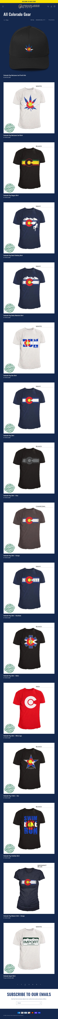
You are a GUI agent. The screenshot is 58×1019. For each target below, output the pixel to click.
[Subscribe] (40, 1003)
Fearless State (10, 1015)
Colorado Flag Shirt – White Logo (13, 736)
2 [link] (25, 984)
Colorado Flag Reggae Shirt (11, 195)
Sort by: (32, 19)
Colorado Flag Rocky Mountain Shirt (13, 315)
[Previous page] (17, 984)
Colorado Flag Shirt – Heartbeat (12, 615)
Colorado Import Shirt (10, 976)
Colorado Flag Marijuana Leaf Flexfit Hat (15, 75)
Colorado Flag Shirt (9, 435)
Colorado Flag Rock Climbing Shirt (13, 255)
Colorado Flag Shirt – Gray (11, 495)
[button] (3, 6)
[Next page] (40, 984)
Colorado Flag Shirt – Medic (11, 675)
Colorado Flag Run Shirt (10, 375)
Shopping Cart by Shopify (18, 1015)
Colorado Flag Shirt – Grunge (12, 555)
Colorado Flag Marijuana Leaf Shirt (13, 135)
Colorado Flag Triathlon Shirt (12, 856)
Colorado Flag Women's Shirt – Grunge (14, 916)
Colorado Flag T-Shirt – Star (11, 796)
